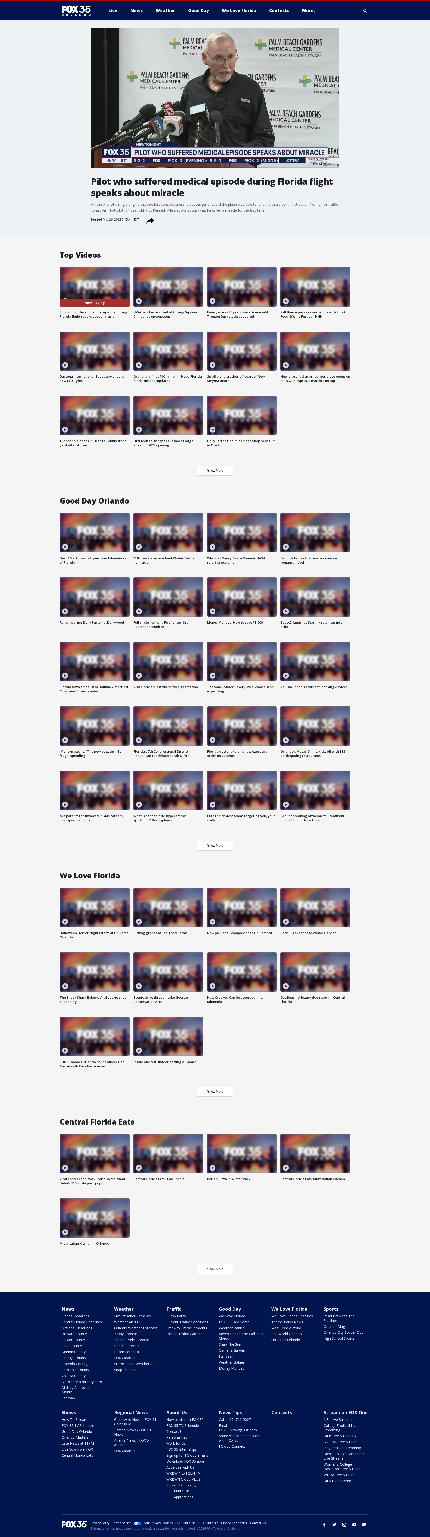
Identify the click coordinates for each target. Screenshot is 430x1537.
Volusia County (74, 1375)
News (68, 1309)
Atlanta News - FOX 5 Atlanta (131, 1442)
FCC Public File (178, 1491)
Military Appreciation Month (78, 1389)
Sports (331, 1309)
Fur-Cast (226, 1356)
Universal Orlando (285, 1339)
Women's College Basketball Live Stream (342, 1466)
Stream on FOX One (346, 1412)
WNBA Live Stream (339, 1474)
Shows (69, 1412)
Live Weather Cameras (132, 1316)
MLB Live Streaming (340, 1436)
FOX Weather (125, 1357)
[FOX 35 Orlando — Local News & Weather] (78, 11)
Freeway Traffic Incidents (186, 1328)
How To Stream (74, 1419)
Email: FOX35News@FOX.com (238, 1427)
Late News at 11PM (78, 1443)
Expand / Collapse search (365, 10)
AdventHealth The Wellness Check (241, 1336)
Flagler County (73, 1339)
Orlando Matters (75, 1437)
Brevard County (74, 1334)
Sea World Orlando (286, 1334)
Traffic (173, 1309)
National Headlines (77, 1328)
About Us (176, 1412)
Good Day (230, 1309)
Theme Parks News (287, 1322)
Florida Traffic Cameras (185, 1334)
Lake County (72, 1345)
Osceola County (74, 1363)
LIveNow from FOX (77, 1449)
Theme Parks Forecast (132, 1339)
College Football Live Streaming (340, 1427)
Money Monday (231, 1368)
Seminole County (75, 1369)
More (308, 10)
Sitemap (68, 1398)
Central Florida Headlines (82, 1322)
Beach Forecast (127, 1345)
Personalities (176, 1437)
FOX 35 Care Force (234, 1322)
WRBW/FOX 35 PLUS (183, 1479)
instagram (344, 1525)
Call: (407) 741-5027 (235, 1419)
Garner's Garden (232, 1350)
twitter (334, 1525)
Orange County (74, 1357)
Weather (124, 1309)
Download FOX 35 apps (185, 1461)
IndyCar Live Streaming (342, 1447)
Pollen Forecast (126, 1351)
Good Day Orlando (77, 1431)
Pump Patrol (176, 1316)
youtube (354, 1525)
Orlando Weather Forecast (135, 1328)
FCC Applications (179, 1497)
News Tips (230, 1412)
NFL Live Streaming (339, 1419)
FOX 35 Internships (181, 1449)
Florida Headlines (75, 1316)
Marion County (74, 1351)
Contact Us (175, 1431)
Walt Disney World (286, 1328)
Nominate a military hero (82, 1381)
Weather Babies (232, 1328)
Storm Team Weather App (135, 1363)
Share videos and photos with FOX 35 (239, 1438)
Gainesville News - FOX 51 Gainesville (135, 1421)
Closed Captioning (181, 1485)
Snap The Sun (125, 1369)
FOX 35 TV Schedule (78, 1425)
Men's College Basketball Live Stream (344, 1456)
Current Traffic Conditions (187, 1322)
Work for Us (176, 1443)
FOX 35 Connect (232, 1446)
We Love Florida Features (292, 1316)
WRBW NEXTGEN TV (183, 1473)
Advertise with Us (180, 1467)
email (364, 1525)
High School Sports (339, 1338)
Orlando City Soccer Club (344, 1332)
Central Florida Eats (77, 1455)
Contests (281, 1412)
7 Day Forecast (126, 1334)
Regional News (131, 1412)
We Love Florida (232, 1316)
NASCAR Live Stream (341, 1441)
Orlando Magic (335, 1326)
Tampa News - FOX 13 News (132, 1432)
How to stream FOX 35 (185, 1419)
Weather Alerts (126, 1322)
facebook (324, 1525)
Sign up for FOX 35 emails (187, 1455)
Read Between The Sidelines (339, 1318)
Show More (215, 470)
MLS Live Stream (337, 1480)
